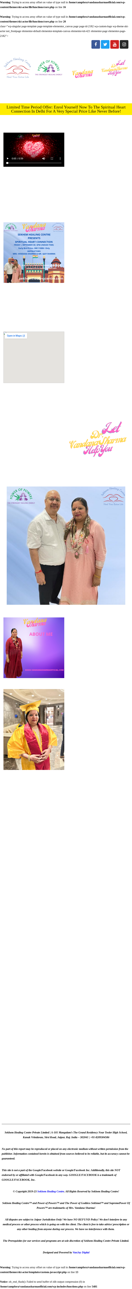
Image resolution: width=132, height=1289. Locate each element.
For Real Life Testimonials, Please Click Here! (66, 1039)
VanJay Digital (81, 1252)
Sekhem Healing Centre (50, 1191)
